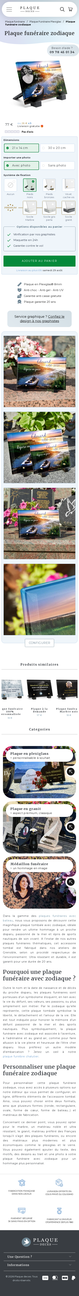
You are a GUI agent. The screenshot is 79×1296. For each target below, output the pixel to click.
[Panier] (70, 9)
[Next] (74, 697)
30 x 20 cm (57, 148)
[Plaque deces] (30, 9)
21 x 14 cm (20, 148)
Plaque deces (23, 1276)
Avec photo (21, 165)
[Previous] (5, 697)
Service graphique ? (39, 319)
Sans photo (57, 165)
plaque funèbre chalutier (21, 1056)
